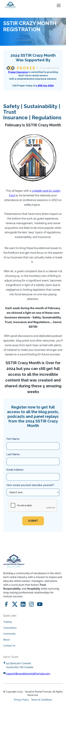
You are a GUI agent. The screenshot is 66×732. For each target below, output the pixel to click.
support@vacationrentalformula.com (28, 673)
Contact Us (9, 645)
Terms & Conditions (41, 699)
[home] (10, 5)
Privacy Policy (21, 699)
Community (9, 633)
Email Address (15, 469)
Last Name (13, 454)
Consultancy (10, 628)
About (6, 639)
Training (7, 622)
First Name (13, 438)
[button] (58, 5)
